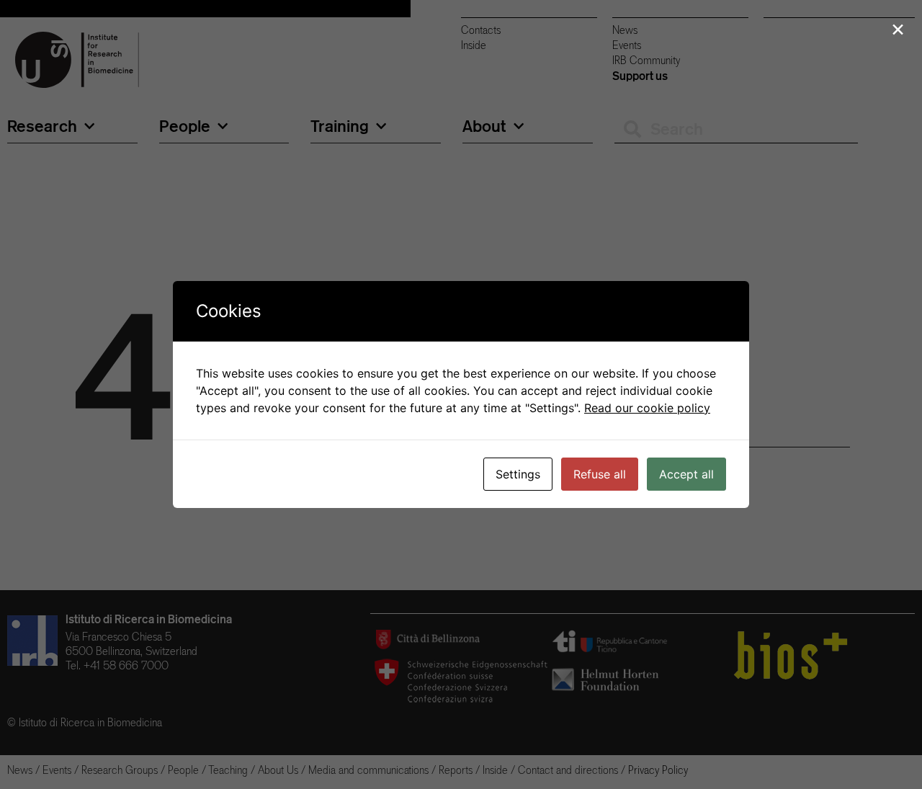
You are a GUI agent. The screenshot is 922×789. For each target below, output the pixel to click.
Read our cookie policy (647, 408)
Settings (518, 474)
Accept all (686, 474)
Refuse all (599, 474)
